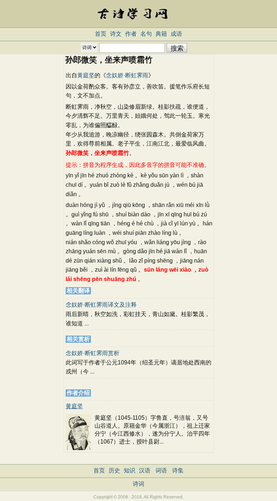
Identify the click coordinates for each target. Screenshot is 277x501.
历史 (114, 470)
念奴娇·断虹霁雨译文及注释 (101, 305)
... (86, 323)
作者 (131, 34)
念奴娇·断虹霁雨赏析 (92, 353)
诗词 (138, 484)
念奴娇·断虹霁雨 (127, 75)
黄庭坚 (85, 75)
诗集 (178, 470)
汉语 (144, 470)
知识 (129, 470)
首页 (100, 34)
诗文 (116, 34)
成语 (176, 34)
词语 (161, 470)
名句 (146, 34)
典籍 (161, 34)
